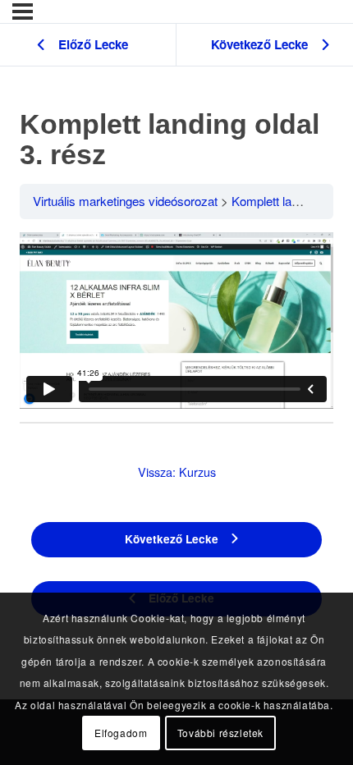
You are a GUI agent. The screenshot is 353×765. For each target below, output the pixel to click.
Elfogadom (120, 733)
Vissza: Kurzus (177, 471)
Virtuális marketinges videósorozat (125, 200)
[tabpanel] (176, 320)
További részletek (220, 733)
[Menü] (22, 11)
